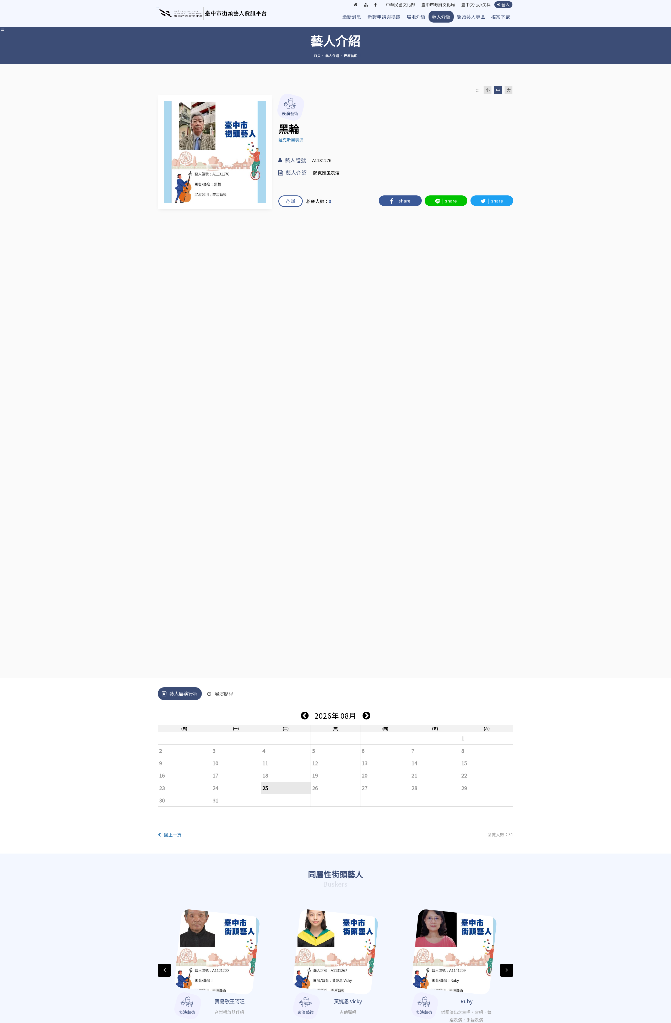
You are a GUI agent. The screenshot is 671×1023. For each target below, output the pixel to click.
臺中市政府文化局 (438, 4)
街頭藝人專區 (471, 16)
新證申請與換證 (384, 16)
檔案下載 (500, 16)
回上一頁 (173, 835)
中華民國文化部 (400, 4)
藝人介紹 (441, 16)
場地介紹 (416, 16)
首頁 (317, 55)
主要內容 (165, 7)
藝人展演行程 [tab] (183, 693)
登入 (505, 5)
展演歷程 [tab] (223, 693)
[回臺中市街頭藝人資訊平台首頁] (213, 13)
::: (2, 28)
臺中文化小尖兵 (476, 4)
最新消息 (351, 16)
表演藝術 (350, 55)
